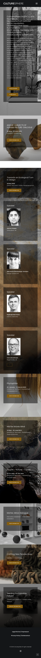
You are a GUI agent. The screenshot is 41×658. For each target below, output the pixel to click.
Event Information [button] (14, 140)
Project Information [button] (14, 606)
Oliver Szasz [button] (12, 94)
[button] (36, 3)
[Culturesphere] (13, 3)
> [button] (9, 235)
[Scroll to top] (37, 654)
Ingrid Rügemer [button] (13, 88)
